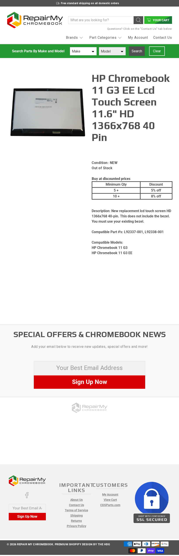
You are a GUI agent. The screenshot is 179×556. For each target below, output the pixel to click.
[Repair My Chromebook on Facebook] (27, 497)
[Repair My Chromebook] (35, 20)
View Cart (110, 499)
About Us (76, 499)
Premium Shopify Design (74, 544)
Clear (157, 51)
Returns (76, 521)
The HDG (104, 544)
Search (137, 51)
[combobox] (83, 51)
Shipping (76, 515)
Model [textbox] (106, 51)
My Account (138, 37)
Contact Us (162, 37)
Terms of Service (76, 510)
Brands (72, 37)
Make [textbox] (76, 51)
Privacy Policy (76, 526)
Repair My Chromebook (35, 544)
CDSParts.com (110, 505)
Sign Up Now (89, 381)
